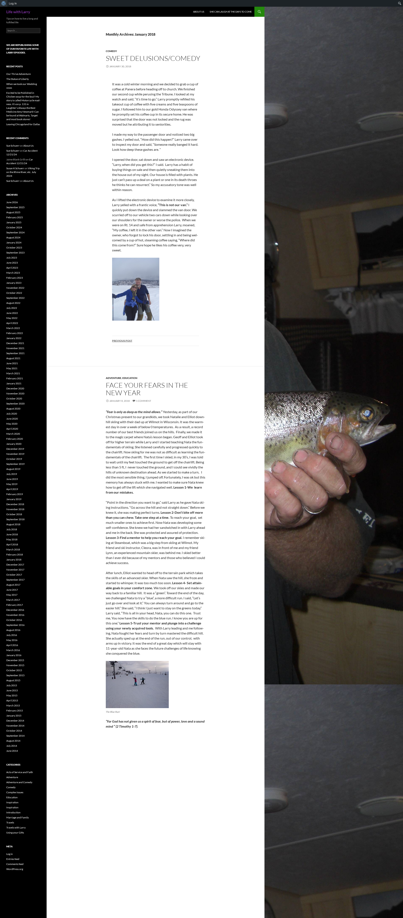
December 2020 (15, 388)
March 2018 (13, 549)
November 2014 (15, 725)
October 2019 (14, 458)
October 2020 (14, 398)
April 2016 (12, 645)
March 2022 (13, 328)
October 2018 (14, 514)
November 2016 (15, 614)
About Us (198, 11)
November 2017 (15, 569)
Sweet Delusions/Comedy (153, 58)
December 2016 (15, 609)
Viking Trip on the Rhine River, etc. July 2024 (23, 172)
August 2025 (13, 212)
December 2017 (15, 564)
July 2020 (11, 413)
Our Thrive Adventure (18, 73)
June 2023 (12, 262)
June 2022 (12, 313)
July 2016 (11, 635)
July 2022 (11, 307)
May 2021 (11, 368)
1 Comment (143, 400)
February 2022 (14, 333)
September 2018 (15, 519)
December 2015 (15, 660)
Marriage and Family (17, 817)
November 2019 (15, 453)
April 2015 (12, 700)
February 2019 (14, 494)
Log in (9, 854)
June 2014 (12, 750)
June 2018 (12, 534)
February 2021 (14, 378)
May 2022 (11, 318)
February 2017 (14, 604)
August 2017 (13, 584)
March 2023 (13, 272)
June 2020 (12, 418)
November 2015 (15, 665)
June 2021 (12, 363)
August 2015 (13, 680)
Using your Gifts (15, 832)
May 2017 (11, 594)
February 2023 (14, 277)
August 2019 (13, 469)
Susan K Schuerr (15, 168)
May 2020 (11, 423)
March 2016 (13, 650)
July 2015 (11, 685)
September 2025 (15, 207)
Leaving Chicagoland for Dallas (23, 124)
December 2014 (15, 720)
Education (129, 378)
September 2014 (15, 735)
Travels (10, 822)
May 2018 (11, 539)
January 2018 (13, 559)
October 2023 (14, 247)
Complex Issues (14, 792)
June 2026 (12, 202)
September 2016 (15, 625)
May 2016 (11, 640)
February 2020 (14, 438)
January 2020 (13, 443)
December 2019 (15, 448)
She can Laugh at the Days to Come (231, 11)
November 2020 (15, 393)
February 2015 (14, 710)
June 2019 (12, 479)
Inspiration (12, 802)
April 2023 (12, 267)
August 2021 (13, 358)
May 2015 (11, 695)
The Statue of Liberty (17, 79)
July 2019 (11, 474)
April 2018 (12, 544)
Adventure (113, 378)
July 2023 (11, 257)
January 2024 (13, 242)
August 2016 (13, 630)
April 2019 (12, 489)
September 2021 (15, 353)
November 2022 (15, 287)
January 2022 (13, 338)
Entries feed (12, 859)
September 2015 (15, 675)
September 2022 (15, 297)
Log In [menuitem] (13, 3)
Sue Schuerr (13, 145)
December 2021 (15, 343)
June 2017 (12, 589)
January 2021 (13, 383)
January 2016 (13, 655)
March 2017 (13, 599)
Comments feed (15, 864)
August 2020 (13, 408)
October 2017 (14, 574)
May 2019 (11, 484)
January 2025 (13, 222)
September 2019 (15, 464)
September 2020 (15, 403)
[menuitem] (3, 3)
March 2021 (13, 373)
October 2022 (14, 292)
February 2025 (14, 217)
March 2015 (13, 705)
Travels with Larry (16, 827)
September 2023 (15, 252)
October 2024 (14, 227)
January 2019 (13, 499)
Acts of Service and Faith (19, 772)
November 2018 (15, 509)
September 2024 (15, 232)
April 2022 (12, 323)
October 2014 (14, 730)
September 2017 (15, 579)
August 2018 (13, 524)
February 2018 (14, 554)
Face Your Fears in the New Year (147, 389)
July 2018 (11, 529)
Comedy (111, 51)
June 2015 (12, 690)
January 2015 (13, 715)
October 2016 (14, 620)
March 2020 (13, 433)
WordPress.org (14, 869)
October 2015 (14, 670)
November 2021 (15, 348)
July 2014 (11, 745)
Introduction (13, 812)
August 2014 (13, 740)
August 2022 (13, 302)
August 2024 (13, 237)
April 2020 (12, 428)
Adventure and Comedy (19, 782)
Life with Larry (18, 11)
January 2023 (13, 282)
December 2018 (15, 504)
